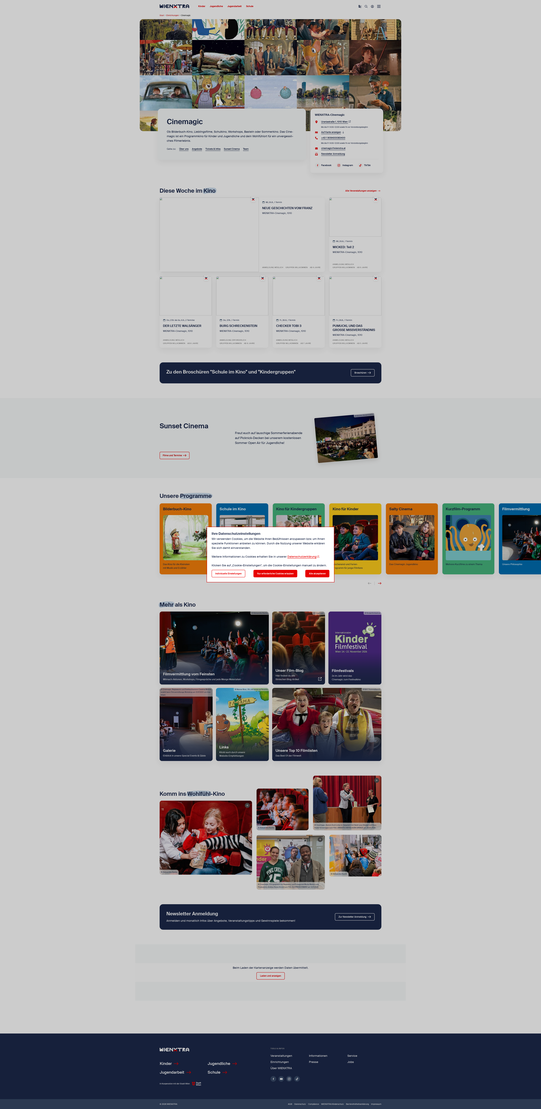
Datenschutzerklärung (301, 556)
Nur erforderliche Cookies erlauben (275, 573)
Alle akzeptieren (317, 573)
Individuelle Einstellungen (228, 573)
